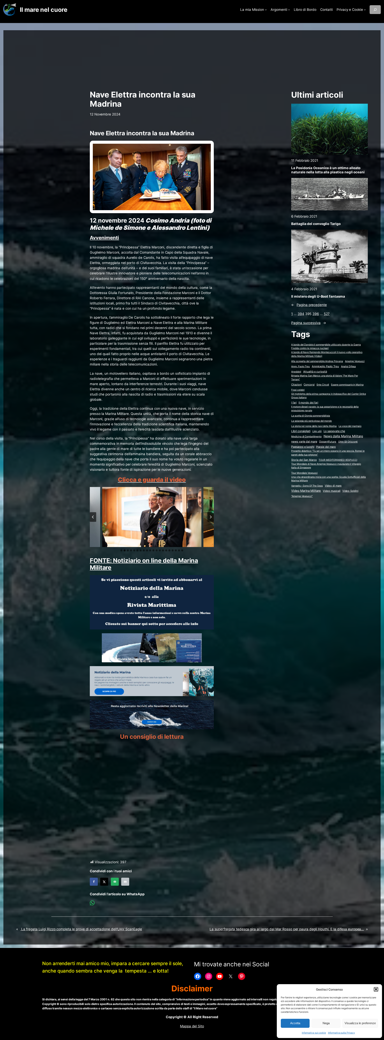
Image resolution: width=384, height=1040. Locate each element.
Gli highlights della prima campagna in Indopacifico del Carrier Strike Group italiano (328, 395)
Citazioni (296, 384)
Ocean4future (327, 441)
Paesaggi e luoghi (302, 446)
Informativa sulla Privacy (341, 1032)
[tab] (121, 550)
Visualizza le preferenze (360, 1023)
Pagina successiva (308, 323)
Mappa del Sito (192, 1026)
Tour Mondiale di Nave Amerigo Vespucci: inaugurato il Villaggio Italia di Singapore (326, 465)
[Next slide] (210, 517)
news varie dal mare (304, 441)
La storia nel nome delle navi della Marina (314, 426)
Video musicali (331, 490)
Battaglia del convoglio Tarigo (315, 224)
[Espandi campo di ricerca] (375, 9)
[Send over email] (115, 882)
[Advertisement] (192, 58)
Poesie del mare (326, 446)
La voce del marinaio (350, 426)
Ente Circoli (323, 384)
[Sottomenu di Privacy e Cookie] (365, 10)
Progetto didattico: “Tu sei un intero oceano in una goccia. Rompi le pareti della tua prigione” (327, 452)
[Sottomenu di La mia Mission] (266, 10)
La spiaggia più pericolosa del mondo (311, 420)
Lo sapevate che (334, 431)
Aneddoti (296, 371)
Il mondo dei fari (308, 402)
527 (327, 314)
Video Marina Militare (306, 491)
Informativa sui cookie (314, 1032)
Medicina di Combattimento (306, 436)
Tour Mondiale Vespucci (304, 472)
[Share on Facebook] (94, 882)
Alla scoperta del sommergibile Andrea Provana (317, 361)
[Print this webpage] (125, 882)
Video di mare (333, 485)
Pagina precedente (309, 305)
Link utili (317, 431)
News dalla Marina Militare (343, 436)
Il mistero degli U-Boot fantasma (318, 296)
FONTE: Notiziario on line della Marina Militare (144, 564)
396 (315, 314)
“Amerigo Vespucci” (302, 496)
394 (301, 314)
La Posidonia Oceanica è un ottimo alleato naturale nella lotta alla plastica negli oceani (327, 170)
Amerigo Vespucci (355, 361)
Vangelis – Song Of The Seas (307, 485)
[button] (376, 989)
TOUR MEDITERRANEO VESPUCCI (338, 459)
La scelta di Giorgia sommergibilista (310, 415)
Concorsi (309, 384)
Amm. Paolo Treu (300, 366)
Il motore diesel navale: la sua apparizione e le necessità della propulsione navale (325, 408)
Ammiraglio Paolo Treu (325, 366)
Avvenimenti (104, 238)
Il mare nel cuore (43, 9)
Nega (326, 1023)
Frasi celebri (298, 389)
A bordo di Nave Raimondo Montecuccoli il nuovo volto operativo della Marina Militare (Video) (326, 354)
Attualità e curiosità (315, 371)
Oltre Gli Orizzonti (348, 441)
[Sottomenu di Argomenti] (289, 10)
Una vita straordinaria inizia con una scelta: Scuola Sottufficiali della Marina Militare (328, 478)
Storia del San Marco (304, 459)
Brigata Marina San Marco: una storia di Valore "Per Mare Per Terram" (324, 377)
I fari (293, 402)
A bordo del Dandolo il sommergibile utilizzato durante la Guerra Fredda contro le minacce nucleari (326, 346)
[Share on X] (104, 882)
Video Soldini (350, 490)
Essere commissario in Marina (347, 384)
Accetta (295, 1023)
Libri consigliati (300, 431)
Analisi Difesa (348, 366)
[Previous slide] (93, 517)
